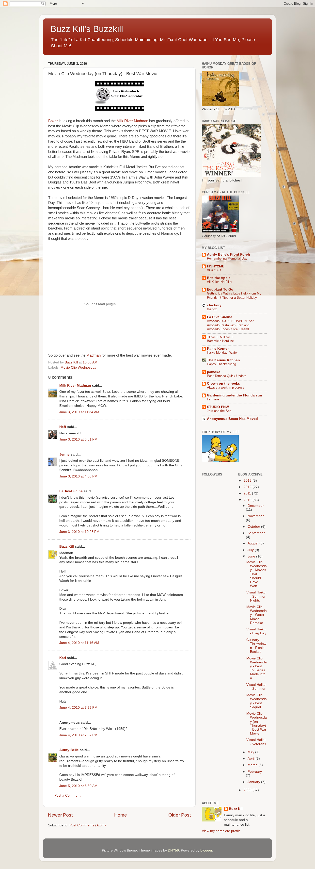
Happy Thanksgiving (221, 364)
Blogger (206, 850)
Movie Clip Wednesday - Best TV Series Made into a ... (256, 668)
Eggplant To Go (220, 289)
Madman (94, 355)
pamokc (213, 372)
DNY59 (173, 850)
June (252, 556)
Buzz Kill (66, 546)
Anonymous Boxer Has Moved (232, 419)
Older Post (179, 815)
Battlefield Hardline (220, 341)
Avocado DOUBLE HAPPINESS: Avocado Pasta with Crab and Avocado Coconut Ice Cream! (230, 325)
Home (120, 815)
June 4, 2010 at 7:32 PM (78, 707)
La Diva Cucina (219, 317)
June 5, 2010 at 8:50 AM (78, 786)
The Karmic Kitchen (223, 360)
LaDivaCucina (71, 491)
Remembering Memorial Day (227, 258)
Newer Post (60, 815)
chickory (214, 305)
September (256, 533)
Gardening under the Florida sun (234, 395)
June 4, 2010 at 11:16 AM (79, 643)
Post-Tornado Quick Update (226, 376)
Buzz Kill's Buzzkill (86, 29)
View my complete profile (221, 831)
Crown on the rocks (223, 383)
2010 (248, 500)
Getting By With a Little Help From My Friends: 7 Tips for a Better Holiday (234, 295)
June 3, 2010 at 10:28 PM (79, 532)
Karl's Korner (218, 348)
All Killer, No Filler (219, 282)
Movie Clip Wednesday (78, 367)
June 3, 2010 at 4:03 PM (78, 476)
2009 (248, 790)
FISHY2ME (215, 266)
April (251, 758)
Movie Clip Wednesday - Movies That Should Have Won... (256, 574)
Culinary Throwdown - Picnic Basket (256, 646)
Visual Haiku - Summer (256, 686)
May (251, 752)
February (255, 771)
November (256, 516)
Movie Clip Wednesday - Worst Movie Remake (256, 615)
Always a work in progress (225, 387)
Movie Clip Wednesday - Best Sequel (256, 701)
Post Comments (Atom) (87, 825)
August (253, 543)
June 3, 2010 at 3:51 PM (78, 439)
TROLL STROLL (220, 337)
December (256, 506)
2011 (248, 493)
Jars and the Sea (219, 411)
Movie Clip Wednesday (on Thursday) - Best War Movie (256, 723)
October (254, 526)
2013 (248, 480)
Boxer (53, 121)
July (251, 550)
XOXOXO (214, 270)
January (254, 782)
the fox (212, 309)
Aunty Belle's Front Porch (228, 254)
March (253, 765)
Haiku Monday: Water (222, 352)
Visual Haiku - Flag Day (256, 631)
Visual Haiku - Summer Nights (256, 596)
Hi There (213, 399)
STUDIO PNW (218, 407)
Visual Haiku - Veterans (256, 742)
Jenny (64, 454)
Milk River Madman (133, 121)
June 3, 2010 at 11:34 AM (79, 412)
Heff (62, 427)
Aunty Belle (69, 750)
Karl (62, 658)
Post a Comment (67, 795)
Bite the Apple (219, 278)
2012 (248, 487)
